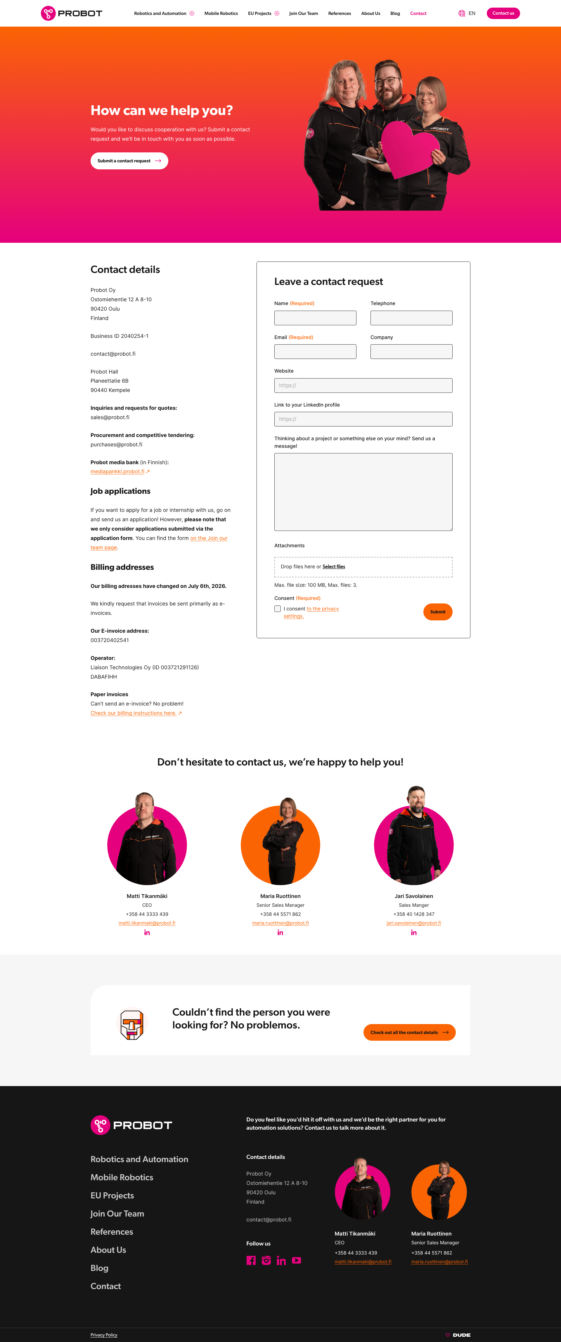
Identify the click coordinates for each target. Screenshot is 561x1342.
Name (294, 304)
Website (284, 371)
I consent (311, 613)
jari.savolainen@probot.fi (414, 923)
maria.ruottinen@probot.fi (280, 923)
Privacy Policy (104, 1335)
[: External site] (147, 932)
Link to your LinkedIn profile (307, 405)
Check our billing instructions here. (133, 713)
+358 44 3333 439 (147, 914)
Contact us (503, 13)
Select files (334, 567)
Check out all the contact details (404, 1032)
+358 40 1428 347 (413, 914)
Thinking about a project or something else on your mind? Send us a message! (354, 442)
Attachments (289, 546)
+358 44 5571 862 (280, 914)
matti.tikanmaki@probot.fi (147, 923)
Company (381, 337)
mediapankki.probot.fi (117, 472)
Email (294, 337)
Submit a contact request (124, 161)
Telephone (382, 304)
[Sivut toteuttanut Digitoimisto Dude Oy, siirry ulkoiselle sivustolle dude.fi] (458, 1335)
